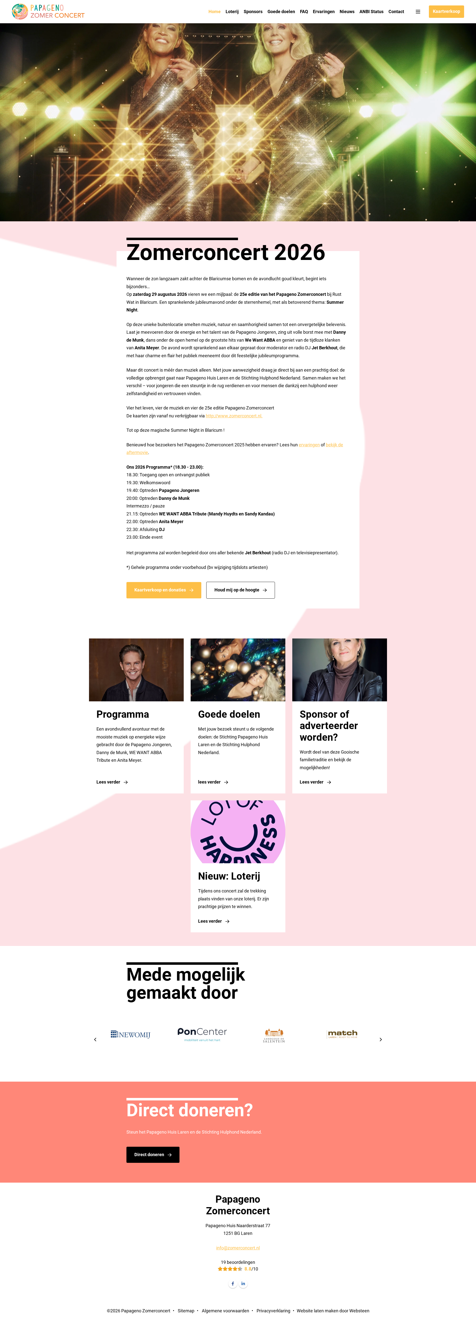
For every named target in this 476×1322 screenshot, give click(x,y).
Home (214, 11)
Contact (396, 11)
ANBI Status (371, 11)
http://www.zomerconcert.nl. (234, 415)
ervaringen (309, 444)
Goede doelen (281, 11)
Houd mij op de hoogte (236, 589)
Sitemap (186, 1310)
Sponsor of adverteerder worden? (329, 726)
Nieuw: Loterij (229, 876)
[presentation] (95, 1040)
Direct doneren (149, 1154)
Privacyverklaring (273, 1310)
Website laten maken (317, 1310)
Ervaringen (324, 11)
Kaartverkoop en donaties (160, 589)
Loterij (232, 11)
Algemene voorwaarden (225, 1310)
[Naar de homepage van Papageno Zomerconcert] (48, 12)
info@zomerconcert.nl (238, 1247)
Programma (122, 714)
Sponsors (253, 11)
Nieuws (347, 11)
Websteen (359, 1310)
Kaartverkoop (446, 11)
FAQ (304, 11)
